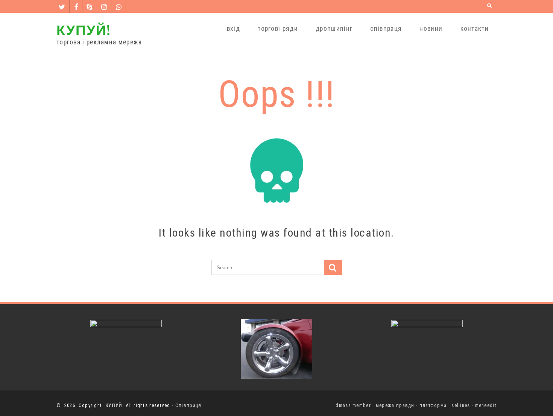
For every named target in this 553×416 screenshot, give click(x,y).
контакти (474, 28)
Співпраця (188, 405)
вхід (233, 28)
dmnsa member (353, 405)
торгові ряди (278, 28)
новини (430, 28)
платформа (433, 405)
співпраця (386, 28)
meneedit (486, 405)
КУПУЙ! (83, 29)
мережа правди (395, 405)
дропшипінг (334, 28)
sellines (460, 405)
